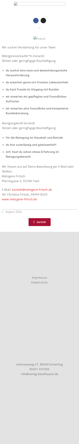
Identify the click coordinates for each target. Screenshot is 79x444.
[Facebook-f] (11, 269)
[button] (40, 28)
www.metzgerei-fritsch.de (19, 199)
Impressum (39, 277)
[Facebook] (36, 20)
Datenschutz (39, 282)
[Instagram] (43, 20)
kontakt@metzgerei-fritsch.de (32, 189)
